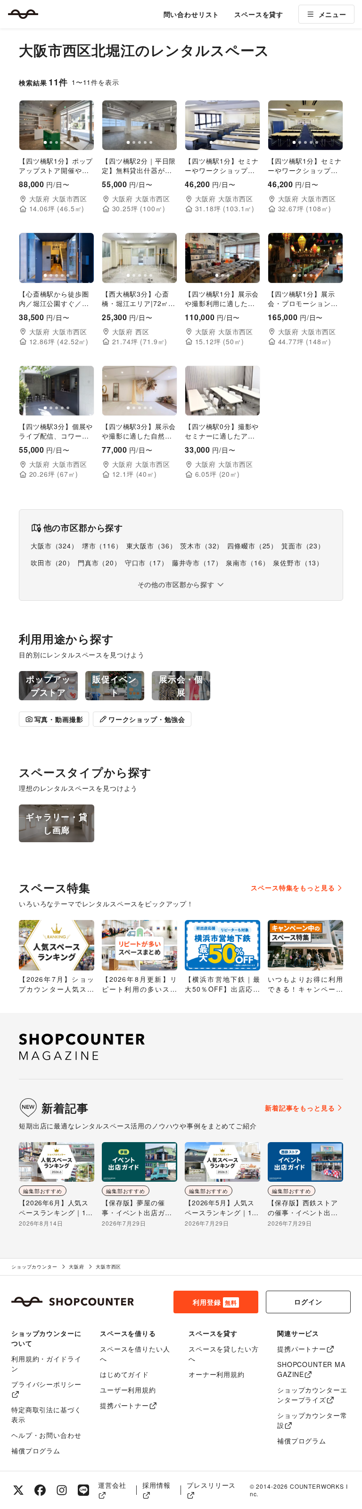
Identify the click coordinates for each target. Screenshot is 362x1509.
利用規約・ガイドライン (46, 1363)
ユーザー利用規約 (128, 1389)
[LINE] (83, 1490)
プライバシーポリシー (46, 1384)
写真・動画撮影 (58, 719)
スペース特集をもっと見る (293, 887)
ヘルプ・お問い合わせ (46, 1435)
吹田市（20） (52, 562)
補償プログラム (35, 1450)
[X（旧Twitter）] (18, 1490)
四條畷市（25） (252, 545)
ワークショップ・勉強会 (146, 719)
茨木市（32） (201, 545)
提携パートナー (124, 1405)
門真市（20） (99, 562)
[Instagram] (62, 1490)
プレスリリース (211, 1485)
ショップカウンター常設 (312, 1420)
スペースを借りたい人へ (135, 1353)
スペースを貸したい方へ (223, 1353)
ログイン (308, 1301)
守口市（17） (146, 562)
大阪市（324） (54, 545)
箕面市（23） (303, 545)
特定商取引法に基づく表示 (46, 1414)
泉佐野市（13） (298, 562)
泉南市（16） (247, 562)
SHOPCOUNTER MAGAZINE (311, 1369)
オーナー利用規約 (217, 1374)
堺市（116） (102, 545)
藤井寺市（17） (197, 562)
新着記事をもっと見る (300, 1107)
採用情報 (156, 1485)
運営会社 (112, 1485)
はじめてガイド (124, 1374)
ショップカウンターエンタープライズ (312, 1394)
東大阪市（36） (151, 545)
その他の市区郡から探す (176, 584)
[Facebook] (40, 1490)
